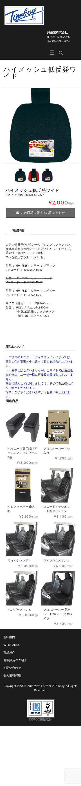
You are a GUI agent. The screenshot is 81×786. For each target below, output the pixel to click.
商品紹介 (9, 652)
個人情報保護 (12, 675)
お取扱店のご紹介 (15, 660)
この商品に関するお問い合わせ (43, 212)
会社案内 (9, 637)
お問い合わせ (12, 667)
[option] (40, 125)
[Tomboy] (24, 15)
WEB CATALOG (12, 645)
